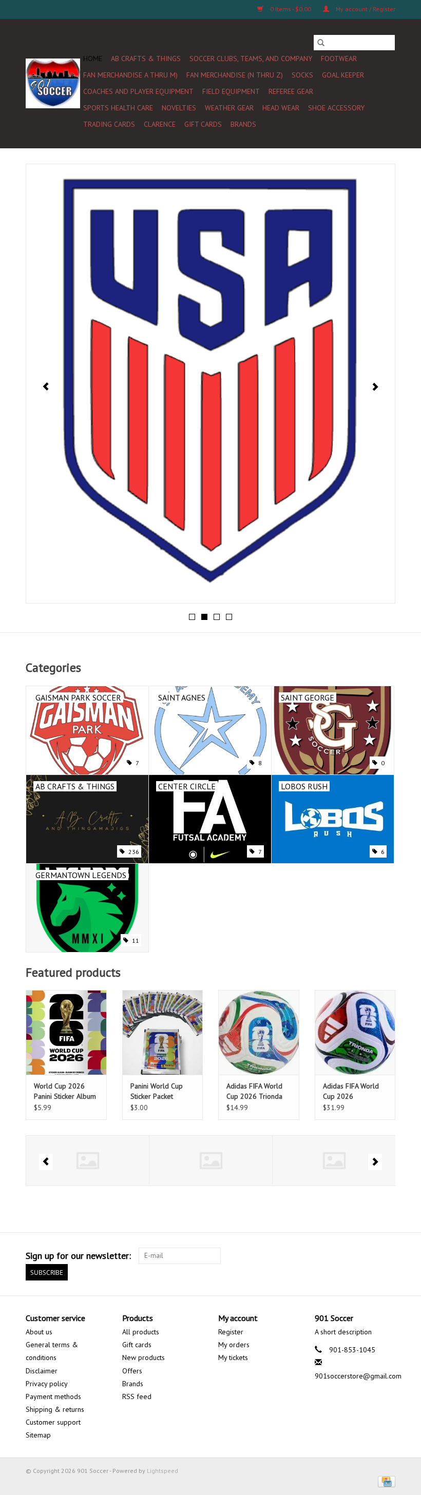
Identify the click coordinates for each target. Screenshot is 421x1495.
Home (92, 58)
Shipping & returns (55, 1409)
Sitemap (38, 1435)
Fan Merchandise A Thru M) (130, 75)
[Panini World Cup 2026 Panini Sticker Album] (66, 1032)
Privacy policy (47, 1383)
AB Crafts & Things (146, 58)
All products (140, 1331)
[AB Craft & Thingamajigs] (87, 1161)
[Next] (375, 386)
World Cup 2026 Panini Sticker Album (65, 1091)
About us (39, 1331)
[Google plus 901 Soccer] (313, 1256)
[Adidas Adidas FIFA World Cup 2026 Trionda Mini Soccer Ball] (258, 1032)
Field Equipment (231, 91)
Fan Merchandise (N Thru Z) (234, 75)
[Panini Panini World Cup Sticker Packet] (162, 1032)
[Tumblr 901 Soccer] (368, 1256)
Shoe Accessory (336, 107)
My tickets (233, 1357)
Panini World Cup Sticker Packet (156, 1091)
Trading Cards (109, 124)
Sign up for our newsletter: (78, 1255)
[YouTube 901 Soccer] (350, 1256)
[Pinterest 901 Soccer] (331, 1256)
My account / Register (364, 9)
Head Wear (280, 107)
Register (230, 1331)
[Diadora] (334, 1161)
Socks (302, 75)
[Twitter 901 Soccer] (294, 1256)
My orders (234, 1344)
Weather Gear (229, 107)
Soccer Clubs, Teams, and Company (250, 58)
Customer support (53, 1422)
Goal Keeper (343, 75)
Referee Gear (291, 91)
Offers (132, 1370)
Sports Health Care (118, 107)
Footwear (339, 58)
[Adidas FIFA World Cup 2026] (355, 1032)
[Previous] (46, 386)
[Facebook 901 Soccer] (276, 1256)
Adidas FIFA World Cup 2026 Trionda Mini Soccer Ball (254, 1091)
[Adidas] (210, 1161)
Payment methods (53, 1396)
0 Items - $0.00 (291, 9)
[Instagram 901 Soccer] (387, 1256)
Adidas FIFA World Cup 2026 (351, 1091)
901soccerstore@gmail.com (358, 1376)
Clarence (160, 124)
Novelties (179, 107)
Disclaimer (42, 1370)
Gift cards (203, 124)
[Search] (321, 42)
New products (143, 1357)
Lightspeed (162, 1470)
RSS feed (136, 1396)
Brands (243, 124)
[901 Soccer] (53, 83)
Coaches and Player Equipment (138, 91)
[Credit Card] (384, 1481)
